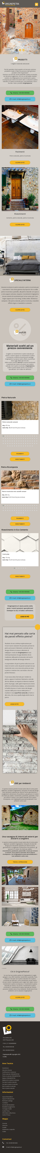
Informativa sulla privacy (8, 1113)
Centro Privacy (6, 1115)
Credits (5, 1056)
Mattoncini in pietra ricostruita (10, 1080)
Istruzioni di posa (7, 1070)
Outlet (4, 1131)
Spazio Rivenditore (7, 1097)
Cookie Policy (6, 1111)
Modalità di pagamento (8, 1107)
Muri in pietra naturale (8, 1088)
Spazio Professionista (8, 1099)
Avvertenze (5, 1068)
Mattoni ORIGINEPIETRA (8, 1078)
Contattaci (5, 1103)
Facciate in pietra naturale (9, 1082)
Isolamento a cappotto (8, 1129)
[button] (36, 4)
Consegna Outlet (7, 1109)
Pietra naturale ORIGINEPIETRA (10, 1074)
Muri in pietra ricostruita (9, 1086)
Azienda (4, 1123)
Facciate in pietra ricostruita (10, 1084)
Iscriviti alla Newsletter (8, 1105)
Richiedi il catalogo (7, 1101)
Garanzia (4, 1125)
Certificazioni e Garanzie (9, 1072)
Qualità (4, 1127)
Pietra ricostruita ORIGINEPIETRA (11, 1076)
